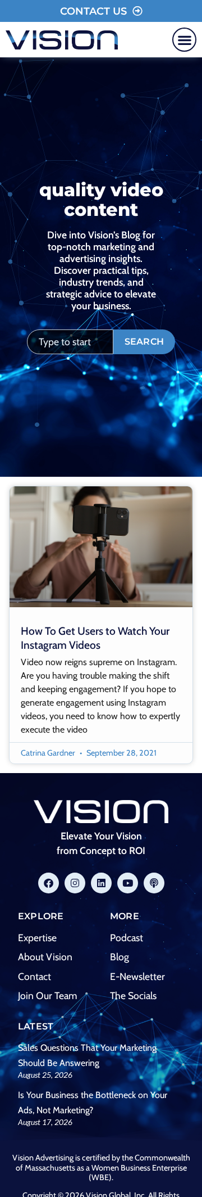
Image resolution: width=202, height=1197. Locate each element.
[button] (184, 40)
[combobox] (70, 341)
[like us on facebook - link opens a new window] (48, 883)
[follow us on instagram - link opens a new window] (75, 883)
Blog (119, 957)
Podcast (126, 937)
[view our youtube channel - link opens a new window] (127, 883)
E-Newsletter (137, 976)
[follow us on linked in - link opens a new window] (101, 883)
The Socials (133, 995)
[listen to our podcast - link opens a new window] (154, 883)
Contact (34, 976)
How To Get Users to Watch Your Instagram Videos (95, 638)
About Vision (45, 957)
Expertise (37, 937)
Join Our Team (47, 995)
